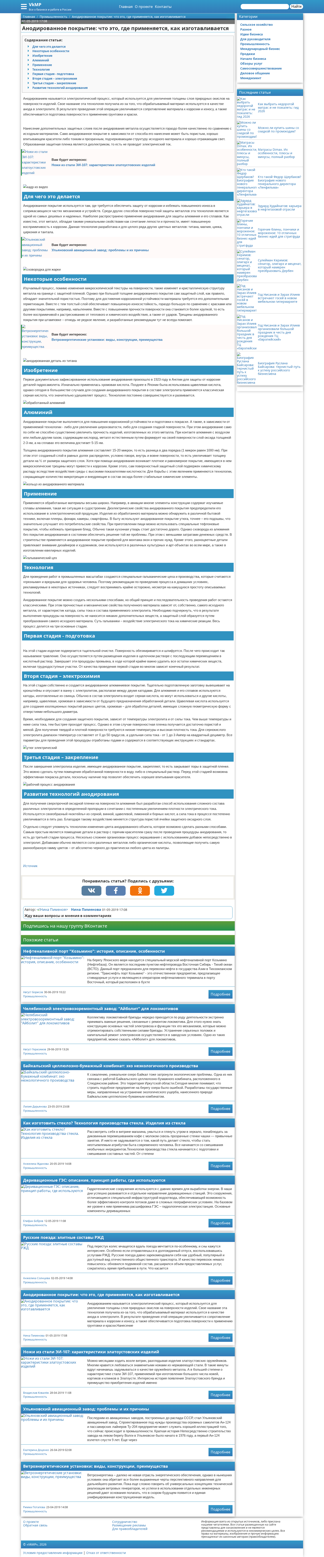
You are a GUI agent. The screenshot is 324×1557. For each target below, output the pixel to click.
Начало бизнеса (253, 59)
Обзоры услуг (251, 63)
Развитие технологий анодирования (60, 88)
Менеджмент (250, 78)
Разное (245, 29)
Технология (41, 70)
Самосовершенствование (261, 68)
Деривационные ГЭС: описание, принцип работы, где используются (94, 1180)
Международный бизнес (260, 49)
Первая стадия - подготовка (53, 74)
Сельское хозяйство (256, 24)
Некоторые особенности (50, 51)
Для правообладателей (129, 1529)
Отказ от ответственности (106, 1553)
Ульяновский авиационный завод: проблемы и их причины (100, 250)
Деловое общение (255, 73)
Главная (126, 6)
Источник (30, 866)
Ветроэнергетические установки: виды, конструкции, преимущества (107, 339)
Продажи (247, 54)
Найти (296, 6)
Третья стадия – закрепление (54, 83)
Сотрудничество (124, 1522)
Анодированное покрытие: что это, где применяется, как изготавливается (101, 1294)
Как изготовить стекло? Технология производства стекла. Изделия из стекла (104, 1123)
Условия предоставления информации (52, 1553)
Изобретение (42, 56)
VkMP (35, 4)
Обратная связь (35, 1525)
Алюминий (40, 60)
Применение (42, 65)
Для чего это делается (49, 47)
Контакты (163, 6)
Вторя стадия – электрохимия (54, 79)
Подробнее (220, 994)
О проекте (144, 6)
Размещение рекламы (129, 1525)
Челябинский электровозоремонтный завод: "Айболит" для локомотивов (100, 1008)
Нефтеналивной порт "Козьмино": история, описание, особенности (94, 951)
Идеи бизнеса (251, 34)
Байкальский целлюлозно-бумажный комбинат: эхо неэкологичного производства (110, 1065)
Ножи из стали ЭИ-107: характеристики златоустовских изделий (103, 165)
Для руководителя (255, 39)
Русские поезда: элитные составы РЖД (63, 1237)
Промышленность (35, 996)
